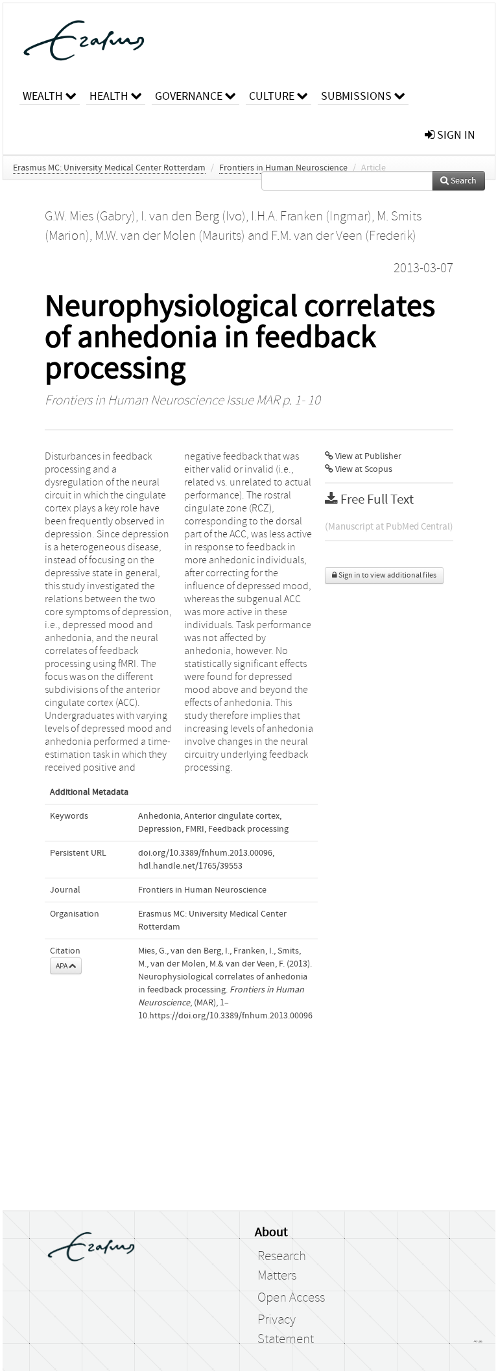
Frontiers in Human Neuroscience (283, 168)
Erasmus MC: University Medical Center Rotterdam (109, 168)
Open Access (291, 1298)
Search (463, 181)
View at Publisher (367, 456)
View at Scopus (362, 469)
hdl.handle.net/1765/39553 (190, 866)
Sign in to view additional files (386, 575)
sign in (454, 135)
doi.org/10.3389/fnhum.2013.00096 (205, 853)
